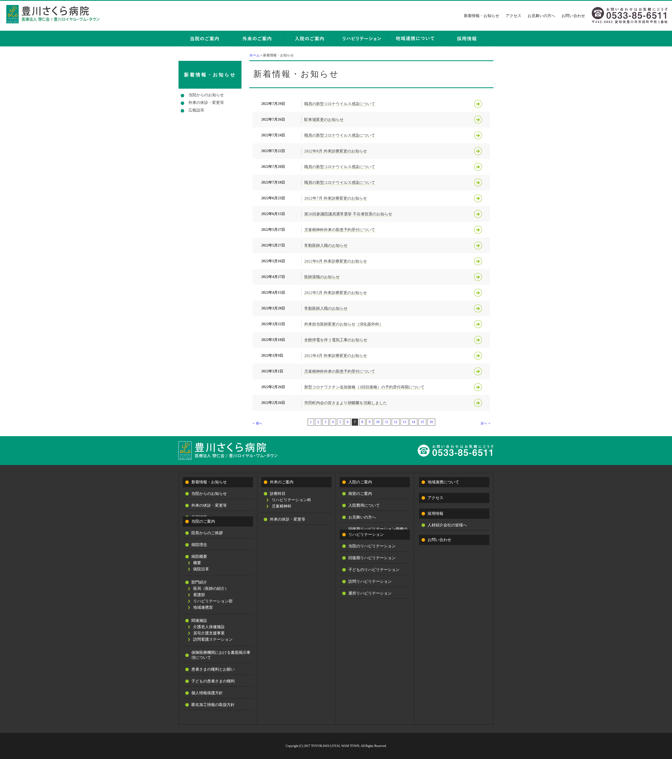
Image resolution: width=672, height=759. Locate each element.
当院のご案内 (203, 521)
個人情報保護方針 (207, 693)
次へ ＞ (486, 423)
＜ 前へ (257, 423)
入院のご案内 (360, 482)
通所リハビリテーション (370, 593)
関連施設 (199, 620)
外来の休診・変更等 (206, 102)
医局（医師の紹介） (211, 588)
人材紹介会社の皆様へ (447, 525)
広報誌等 (196, 110)
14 (413, 422)
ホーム (254, 55)
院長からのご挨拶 (207, 533)
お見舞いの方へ (541, 16)
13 (404, 422)
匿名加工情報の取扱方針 (213, 705)
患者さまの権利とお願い (213, 669)
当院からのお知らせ (206, 95)
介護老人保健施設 (209, 627)
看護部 (199, 595)
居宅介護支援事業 (209, 633)
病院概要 (199, 556)
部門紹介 (199, 582)
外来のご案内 (281, 482)
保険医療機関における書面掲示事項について (220, 655)
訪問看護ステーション (213, 639)
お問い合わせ (573, 16)
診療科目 (278, 493)
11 (386, 422)
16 (431, 422)
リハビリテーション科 (291, 500)
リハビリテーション (366, 534)
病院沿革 (201, 569)
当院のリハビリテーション (372, 546)
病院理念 (199, 545)
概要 (197, 563)
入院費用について (364, 505)
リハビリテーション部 (213, 601)
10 (377, 422)
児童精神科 (281, 506)
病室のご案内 (360, 493)
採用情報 (435, 513)
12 (395, 422)
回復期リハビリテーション (372, 558)
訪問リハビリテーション (370, 581)
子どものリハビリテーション (374, 570)
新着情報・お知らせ (481, 16)
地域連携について (443, 482)
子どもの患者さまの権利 (213, 681)
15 (422, 422)
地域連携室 (203, 607)
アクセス (513, 16)
